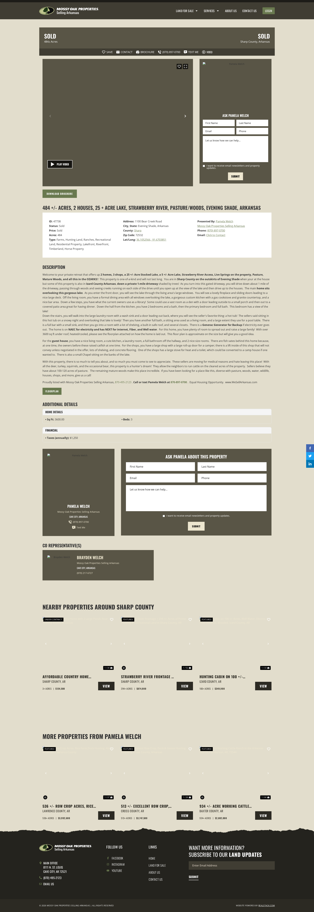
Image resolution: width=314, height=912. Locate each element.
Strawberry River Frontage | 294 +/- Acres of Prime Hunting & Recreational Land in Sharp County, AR (147, 676)
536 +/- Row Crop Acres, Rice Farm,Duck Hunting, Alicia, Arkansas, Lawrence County (68, 806)
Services (209, 11)
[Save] (179, 66)
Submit (235, 176)
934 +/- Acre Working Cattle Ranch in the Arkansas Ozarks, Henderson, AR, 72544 (225, 806)
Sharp (137, 230)
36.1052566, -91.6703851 (151, 239)
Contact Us (249, 11)
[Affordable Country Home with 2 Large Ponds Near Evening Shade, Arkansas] (78, 644)
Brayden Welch (90, 557)
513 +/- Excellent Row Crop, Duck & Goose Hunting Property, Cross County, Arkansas (145, 806)
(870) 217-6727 (85, 573)
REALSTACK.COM (266, 905)
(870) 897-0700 (216, 230)
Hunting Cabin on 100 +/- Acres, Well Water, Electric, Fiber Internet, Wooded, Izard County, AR (226, 676)
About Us (231, 11)
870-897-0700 (179, 382)
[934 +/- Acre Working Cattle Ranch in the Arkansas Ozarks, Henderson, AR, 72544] (235, 773)
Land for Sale (184, 11)
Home (152, 858)
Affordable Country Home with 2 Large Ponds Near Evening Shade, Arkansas (66, 676)
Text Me (81, 527)
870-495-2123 (123, 382)
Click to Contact (215, 235)
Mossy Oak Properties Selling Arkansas (221, 226)
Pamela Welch (224, 221)
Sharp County (248, 41)
